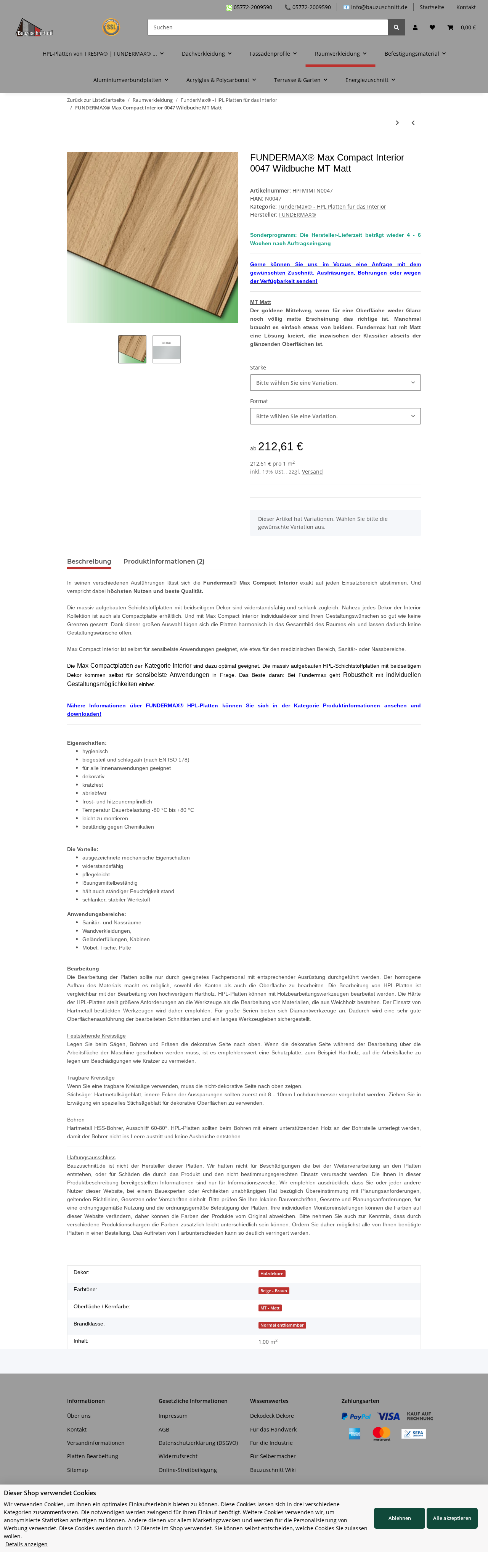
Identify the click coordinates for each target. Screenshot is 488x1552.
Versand (312, 471)
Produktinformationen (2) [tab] (164, 561)
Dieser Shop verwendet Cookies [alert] (50, 1493)
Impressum (173, 1415)
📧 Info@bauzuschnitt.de (375, 7)
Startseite (432, 7)
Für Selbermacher (273, 1456)
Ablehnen (399, 1518)
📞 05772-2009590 (307, 7)
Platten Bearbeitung (92, 1456)
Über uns (79, 1415)
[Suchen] (396, 27)
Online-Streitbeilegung (188, 1469)
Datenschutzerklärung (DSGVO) (198, 1442)
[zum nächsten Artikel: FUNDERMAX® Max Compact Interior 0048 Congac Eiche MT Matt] (397, 122)
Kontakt (466, 7)
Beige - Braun (273, 1290)
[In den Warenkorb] (73, 148)
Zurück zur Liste (85, 99)
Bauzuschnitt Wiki (273, 1469)
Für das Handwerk (273, 1429)
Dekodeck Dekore (272, 1415)
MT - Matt (269, 1308)
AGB (164, 1429)
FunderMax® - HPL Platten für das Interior (332, 206)
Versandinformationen (96, 1442)
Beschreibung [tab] (89, 561)
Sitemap (77, 1469)
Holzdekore (271, 1273)
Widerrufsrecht (178, 1456)
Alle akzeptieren (452, 1518)
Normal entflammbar (282, 1325)
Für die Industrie (271, 1442)
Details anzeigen (26, 1544)
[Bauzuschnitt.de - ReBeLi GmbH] (72, 27)
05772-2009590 (252, 7)
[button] (415, 27)
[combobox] (335, 382)
